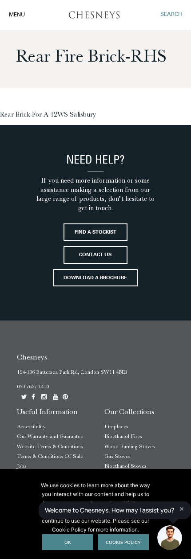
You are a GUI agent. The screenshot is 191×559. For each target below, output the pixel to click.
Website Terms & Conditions (50, 446)
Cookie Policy (123, 543)
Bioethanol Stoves (125, 466)
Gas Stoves (117, 456)
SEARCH (171, 14)
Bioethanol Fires (123, 436)
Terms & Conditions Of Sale (50, 456)
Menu (17, 15)
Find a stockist (95, 232)
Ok (67, 543)
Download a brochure (95, 278)
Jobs (22, 466)
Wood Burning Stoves (129, 446)
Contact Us (95, 255)
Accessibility (31, 426)
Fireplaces (116, 426)
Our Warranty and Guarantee (50, 436)
